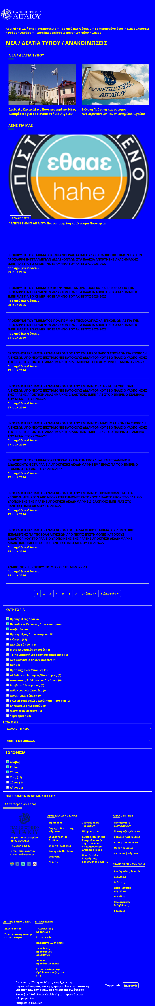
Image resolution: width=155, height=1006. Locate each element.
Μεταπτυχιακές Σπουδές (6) (30, 649)
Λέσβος (25, 32)
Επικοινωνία (44, 937)
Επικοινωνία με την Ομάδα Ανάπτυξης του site (50, 972)
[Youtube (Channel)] (35, 863)
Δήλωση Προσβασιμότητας (47, 962)
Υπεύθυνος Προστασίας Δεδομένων (44, 952)
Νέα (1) (15, 665)
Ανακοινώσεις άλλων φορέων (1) (33, 660)
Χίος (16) (16, 777)
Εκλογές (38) (18, 639)
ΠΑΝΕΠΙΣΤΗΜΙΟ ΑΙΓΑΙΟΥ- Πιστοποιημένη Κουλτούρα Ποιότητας (57, 223)
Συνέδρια (119, 910)
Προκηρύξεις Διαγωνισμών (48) (31, 634)
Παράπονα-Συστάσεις (50, 942)
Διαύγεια (54, 856)
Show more (10, 721)
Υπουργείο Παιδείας (61, 851)
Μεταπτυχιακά (123, 848)
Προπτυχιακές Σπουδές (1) (29, 670)
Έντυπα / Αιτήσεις (60, 845)
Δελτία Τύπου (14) (23, 644)
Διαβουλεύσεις (138, 28)
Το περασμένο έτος (109, 28)
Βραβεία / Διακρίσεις (127, 836)
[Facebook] (17, 863)
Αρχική (11, 28)
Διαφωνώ (130, 985)
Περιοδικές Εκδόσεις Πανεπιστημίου (61, 32)
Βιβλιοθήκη (56, 822)
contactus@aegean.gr (23, 854)
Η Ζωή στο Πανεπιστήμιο (37, 28)
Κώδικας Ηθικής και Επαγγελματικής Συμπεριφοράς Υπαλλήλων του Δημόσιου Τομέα (94, 843)
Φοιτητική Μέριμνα (126, 853)
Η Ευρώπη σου (90, 831)
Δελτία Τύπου (13, 928)
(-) (7, 804)
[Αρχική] (23, 14)
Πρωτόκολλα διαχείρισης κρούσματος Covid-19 (95, 858)
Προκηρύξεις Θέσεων (75, 28)
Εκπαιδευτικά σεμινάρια (122, 889)
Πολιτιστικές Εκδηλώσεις (122, 903)
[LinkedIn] (29, 863)
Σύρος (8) (16, 782)
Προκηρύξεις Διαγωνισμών (122, 824)
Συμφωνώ (112, 985)
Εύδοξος (54, 862)
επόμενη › (88, 593)
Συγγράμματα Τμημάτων (90, 824)
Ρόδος (12, 32)
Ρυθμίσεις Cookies (29, 1003)
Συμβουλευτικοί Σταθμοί (58, 838)
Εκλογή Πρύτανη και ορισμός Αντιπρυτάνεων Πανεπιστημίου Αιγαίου (113, 111)
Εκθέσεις (119, 882)
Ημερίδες (119, 896)
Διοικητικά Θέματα (126, 842)
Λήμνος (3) (17, 787)
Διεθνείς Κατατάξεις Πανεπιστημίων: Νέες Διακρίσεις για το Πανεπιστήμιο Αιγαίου (42, 111)
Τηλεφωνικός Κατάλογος (44, 930)
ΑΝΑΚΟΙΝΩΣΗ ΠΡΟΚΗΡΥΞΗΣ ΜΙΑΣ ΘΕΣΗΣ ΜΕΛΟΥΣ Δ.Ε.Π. (49, 567)
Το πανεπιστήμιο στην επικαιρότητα (18, 936)
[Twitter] (23, 863)
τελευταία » (110, 593)
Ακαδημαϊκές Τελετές (127, 871)
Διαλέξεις (120, 876)
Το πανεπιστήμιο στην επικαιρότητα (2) (39, 654)
